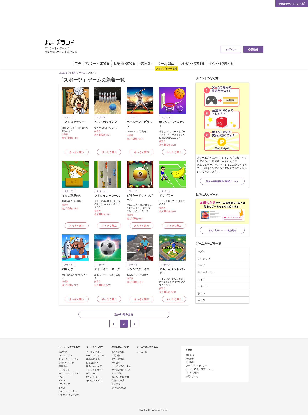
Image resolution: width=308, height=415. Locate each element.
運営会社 (190, 358)
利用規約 (190, 362)
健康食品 (63, 366)
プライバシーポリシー (196, 365)
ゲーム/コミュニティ (96, 355)
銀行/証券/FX (92, 362)
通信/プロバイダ (94, 366)
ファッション (65, 355)
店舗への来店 (118, 380)
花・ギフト (64, 370)
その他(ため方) (119, 387)
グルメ (62, 377)
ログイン (231, 49)
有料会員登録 (118, 359)
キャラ (201, 300)
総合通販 (63, 352)
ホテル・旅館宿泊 (120, 377)
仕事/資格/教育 (93, 359)
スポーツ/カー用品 (68, 391)
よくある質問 (192, 373)
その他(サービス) (94, 380)
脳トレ (201, 293)
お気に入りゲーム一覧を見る (222, 230)
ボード (201, 265)
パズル (201, 251)
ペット (62, 380)
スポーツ (203, 286)
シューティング (206, 272)
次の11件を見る (123, 314)
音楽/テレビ (91, 373)
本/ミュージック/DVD (69, 373)
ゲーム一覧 (142, 352)
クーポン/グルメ (94, 352)
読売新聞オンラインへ (290, 3)
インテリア (64, 384)
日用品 (62, 387)
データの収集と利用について (200, 369)
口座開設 (116, 384)
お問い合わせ (192, 376)
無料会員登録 (118, 352)
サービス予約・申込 (121, 366)
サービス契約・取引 (121, 370)
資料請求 (116, 362)
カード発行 (117, 373)
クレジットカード (94, 370)
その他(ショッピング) (69, 395)
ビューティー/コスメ (69, 359)
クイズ (201, 279)
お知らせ (190, 355)
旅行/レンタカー (94, 377)
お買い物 (116, 355)
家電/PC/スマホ (66, 362)
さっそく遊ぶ (76, 152)
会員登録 (253, 49)
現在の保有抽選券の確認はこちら (222, 181)
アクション (204, 258)
